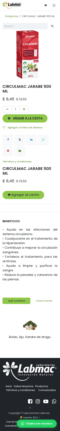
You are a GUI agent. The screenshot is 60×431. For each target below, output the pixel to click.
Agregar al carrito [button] (24, 195)
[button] (25, 118)
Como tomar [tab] (44, 300)
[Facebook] (8, 140)
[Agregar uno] (24, 109)
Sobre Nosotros (23, 386)
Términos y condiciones (17, 161)
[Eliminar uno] (7, 109)
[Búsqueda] (53, 26)
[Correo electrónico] (20, 151)
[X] (20, 140)
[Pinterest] (8, 151)
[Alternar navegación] (54, 5)
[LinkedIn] (31, 140)
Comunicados (47, 390)
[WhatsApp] (43, 140)
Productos (11, 16)
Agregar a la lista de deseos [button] (24, 127)
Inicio (9, 386)
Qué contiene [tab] (16, 300)
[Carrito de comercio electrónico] (45, 5)
